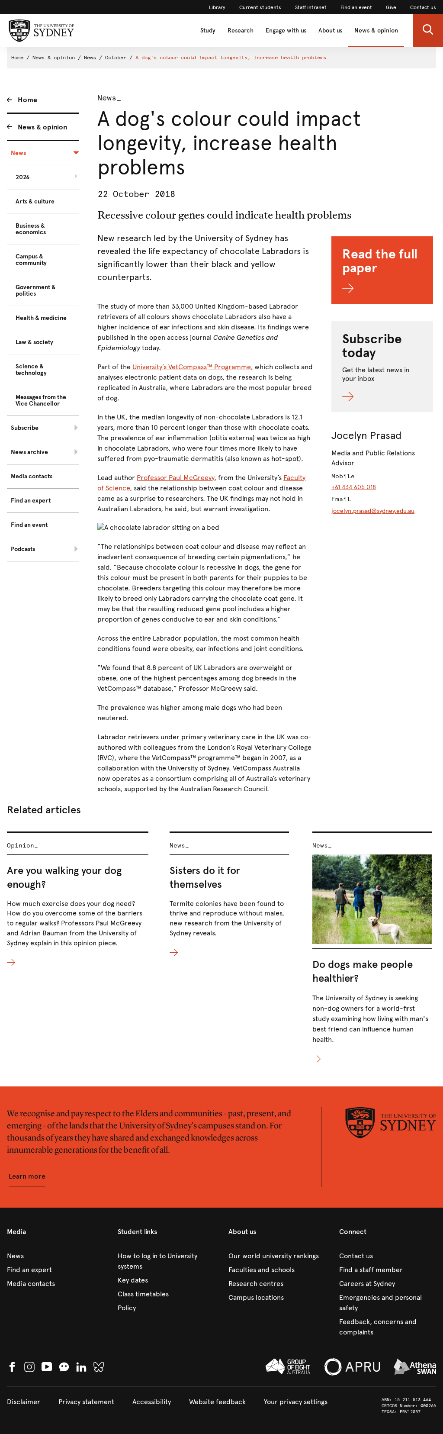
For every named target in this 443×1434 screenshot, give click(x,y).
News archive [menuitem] (29, 452)
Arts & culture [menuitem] (35, 201)
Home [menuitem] (27, 100)
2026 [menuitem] (22, 177)
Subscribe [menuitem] (25, 428)
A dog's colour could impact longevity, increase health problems (230, 58)
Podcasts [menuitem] (23, 549)
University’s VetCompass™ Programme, (192, 367)
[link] (217, 7)
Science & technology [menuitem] (31, 370)
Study (207, 30)
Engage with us (286, 30)
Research (241, 30)
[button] (428, 30)
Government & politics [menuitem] (36, 290)
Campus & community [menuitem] (31, 260)
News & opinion (376, 30)
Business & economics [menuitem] (31, 229)
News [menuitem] (18, 153)
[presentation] (77, 900)
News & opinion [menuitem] (42, 127)
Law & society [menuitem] (34, 342)
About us (330, 30)
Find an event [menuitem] (29, 524)
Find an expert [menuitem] (31, 500)
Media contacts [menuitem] (31, 476)
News (90, 58)
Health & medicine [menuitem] (41, 318)
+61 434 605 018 (353, 487)
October (115, 58)
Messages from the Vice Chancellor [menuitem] (41, 400)
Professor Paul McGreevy (175, 478)
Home (17, 58)
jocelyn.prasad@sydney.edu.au (372, 511)
